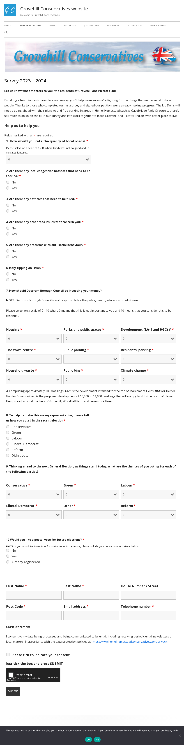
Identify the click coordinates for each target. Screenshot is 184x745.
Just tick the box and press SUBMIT (34, 663)
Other (69, 506)
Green (16, 432)
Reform (17, 449)
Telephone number (137, 606)
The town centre (21, 350)
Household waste (21, 370)
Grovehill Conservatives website (54, 8)
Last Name (73, 586)
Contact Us (69, 25)
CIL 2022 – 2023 (134, 25)
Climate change (135, 370)
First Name (16, 586)
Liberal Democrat (25, 444)
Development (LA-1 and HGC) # (147, 329)
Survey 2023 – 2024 (30, 25)
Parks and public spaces (83, 329)
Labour (17, 438)
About (8, 25)
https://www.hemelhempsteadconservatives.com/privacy (129, 642)
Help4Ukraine (157, 25)
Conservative (21, 427)
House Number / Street (139, 586)
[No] (179, 735)
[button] (6, 34)
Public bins (73, 370)
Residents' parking (137, 350)
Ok (88, 739)
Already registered (26, 562)
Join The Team (91, 25)
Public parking (76, 350)
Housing (14, 329)
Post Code (16, 606)
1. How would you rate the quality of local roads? (47, 141)
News (52, 25)
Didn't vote (20, 455)
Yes (14, 188)
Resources (113, 25)
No (14, 182)
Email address (75, 606)
